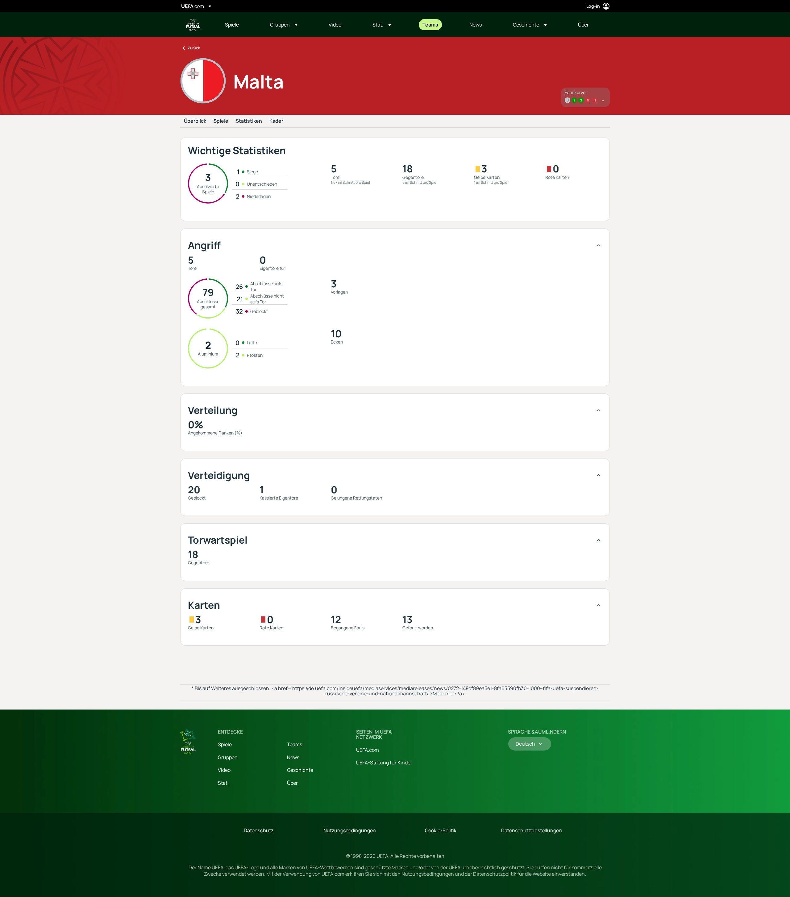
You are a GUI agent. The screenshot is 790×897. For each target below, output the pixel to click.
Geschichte (300, 770)
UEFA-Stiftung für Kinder (384, 762)
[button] (283, 25)
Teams (294, 744)
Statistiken (249, 121)
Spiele (221, 121)
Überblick (195, 121)
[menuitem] (240, 25)
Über (292, 783)
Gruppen (228, 757)
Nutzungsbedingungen (349, 830)
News (293, 757)
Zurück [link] (194, 48)
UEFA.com (367, 750)
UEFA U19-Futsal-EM (193, 25)
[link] (232, 25)
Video (224, 770)
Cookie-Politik (440, 830)
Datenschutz (258, 830)
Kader (276, 121)
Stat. (223, 783)
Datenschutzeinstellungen (531, 830)
